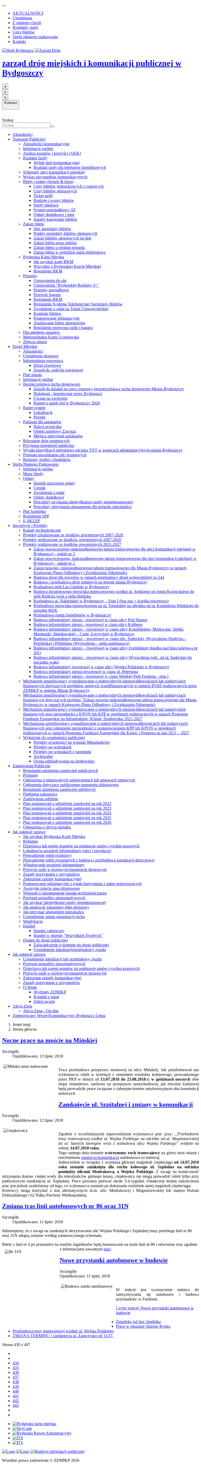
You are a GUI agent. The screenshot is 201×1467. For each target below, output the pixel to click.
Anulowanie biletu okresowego (59, 323)
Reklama (30, 841)
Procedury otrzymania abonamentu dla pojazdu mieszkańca (82, 506)
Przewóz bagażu (47, 294)
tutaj (107, 1249)
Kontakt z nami (46, 996)
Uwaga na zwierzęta (50, 398)
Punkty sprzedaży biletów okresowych (65, 233)
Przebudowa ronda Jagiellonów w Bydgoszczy (72, 615)
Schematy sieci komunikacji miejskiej (54, 172)
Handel (29, 926)
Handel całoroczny (49, 931)
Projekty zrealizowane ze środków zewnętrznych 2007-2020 (73, 535)
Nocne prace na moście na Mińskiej (49, 1040)
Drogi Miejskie (25, 346)
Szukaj (7, 120)
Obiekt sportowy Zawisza (55, 431)
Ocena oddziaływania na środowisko (64, 761)
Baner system (34, 407)
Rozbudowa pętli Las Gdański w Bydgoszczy (71, 587)
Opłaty (28, 478)
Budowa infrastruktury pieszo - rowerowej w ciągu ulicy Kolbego (88, 624)
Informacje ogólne (38, 148)
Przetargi (30, 775)
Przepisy (30, 276)
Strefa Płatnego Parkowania (35, 464)
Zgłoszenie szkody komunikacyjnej (52, 879)
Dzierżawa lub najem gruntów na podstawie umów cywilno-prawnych (81, 846)
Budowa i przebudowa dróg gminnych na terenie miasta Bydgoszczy (90, 582)
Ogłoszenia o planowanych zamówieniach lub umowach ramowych (79, 780)
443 (16, 1405)
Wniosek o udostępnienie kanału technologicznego (65, 893)
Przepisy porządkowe (51, 290)
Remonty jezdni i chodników (47, 459)
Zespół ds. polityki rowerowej (58, 370)
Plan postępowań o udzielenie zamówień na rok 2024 (67, 813)
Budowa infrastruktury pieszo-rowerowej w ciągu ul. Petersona (86, 671)
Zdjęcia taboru (35, 342)
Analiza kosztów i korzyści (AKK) (52, 153)
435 (16, 1367)
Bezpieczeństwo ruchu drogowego (51, 384)
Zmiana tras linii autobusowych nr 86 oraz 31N (65, 1206)
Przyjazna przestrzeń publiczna (48, 445)
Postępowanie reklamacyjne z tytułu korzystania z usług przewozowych (82, 883)
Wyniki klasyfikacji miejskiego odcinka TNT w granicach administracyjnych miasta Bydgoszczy (103, 450)
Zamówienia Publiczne (32, 766)
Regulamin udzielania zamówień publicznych (60, 770)
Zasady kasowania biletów (55, 219)
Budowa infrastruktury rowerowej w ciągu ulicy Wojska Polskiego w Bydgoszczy (101, 667)
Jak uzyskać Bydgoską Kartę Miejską (54, 836)
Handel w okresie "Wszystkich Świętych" (68, 935)
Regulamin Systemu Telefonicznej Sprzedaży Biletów (78, 304)
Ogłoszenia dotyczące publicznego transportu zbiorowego (71, 784)
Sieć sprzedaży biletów (52, 228)
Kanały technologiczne (42, 530)
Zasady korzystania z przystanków (51, 874)
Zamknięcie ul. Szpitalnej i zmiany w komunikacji (125, 1104)
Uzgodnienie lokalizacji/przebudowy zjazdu (70, 949)
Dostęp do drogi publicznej (45, 940)
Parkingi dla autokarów (42, 422)
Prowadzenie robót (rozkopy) (47, 855)
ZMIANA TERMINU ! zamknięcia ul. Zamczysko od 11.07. (63, 1335)
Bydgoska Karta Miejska (43, 257)
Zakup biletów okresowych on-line (62, 238)
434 (16, 1363)
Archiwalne (43, 756)
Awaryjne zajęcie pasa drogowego (51, 888)
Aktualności (22, 134)
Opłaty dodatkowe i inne (54, 214)
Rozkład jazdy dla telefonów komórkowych (70, 167)
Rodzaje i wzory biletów (54, 200)
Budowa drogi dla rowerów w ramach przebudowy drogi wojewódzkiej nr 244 (99, 577)
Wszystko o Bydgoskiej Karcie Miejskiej (67, 266)
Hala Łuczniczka (48, 426)
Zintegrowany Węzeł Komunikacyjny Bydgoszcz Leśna (59, 1015)
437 (16, 1377)
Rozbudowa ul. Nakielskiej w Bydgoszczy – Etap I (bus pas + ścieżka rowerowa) (101, 601)
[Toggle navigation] (4, 6)
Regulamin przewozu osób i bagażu (63, 327)
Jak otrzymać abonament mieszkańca (53, 912)
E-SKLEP (31, 521)
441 (16, 1396)
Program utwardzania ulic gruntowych (54, 455)
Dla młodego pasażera (41, 332)
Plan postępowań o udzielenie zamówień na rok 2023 (67, 808)
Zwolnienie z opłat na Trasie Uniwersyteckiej (71, 309)
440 (16, 1391)
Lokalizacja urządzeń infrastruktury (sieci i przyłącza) (67, 850)
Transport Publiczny (29, 139)
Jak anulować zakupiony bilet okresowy (56, 907)
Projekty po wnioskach (52, 747)
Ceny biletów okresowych (55, 191)
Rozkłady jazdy (25, 27)
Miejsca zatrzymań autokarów (58, 436)
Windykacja (33, 921)
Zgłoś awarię (44, 1001)
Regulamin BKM (48, 271)
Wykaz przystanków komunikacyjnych (55, 177)
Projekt (39, 417)
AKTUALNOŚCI (28, 13)
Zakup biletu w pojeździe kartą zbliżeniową (69, 252)
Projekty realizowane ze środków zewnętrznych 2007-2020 (72, 539)
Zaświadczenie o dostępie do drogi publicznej (71, 945)
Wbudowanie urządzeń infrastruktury (54, 865)
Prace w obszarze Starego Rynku (143, 1326)
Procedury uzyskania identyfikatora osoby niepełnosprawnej (83, 502)
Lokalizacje (43, 412)
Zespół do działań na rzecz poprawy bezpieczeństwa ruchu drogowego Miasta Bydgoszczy (109, 389)
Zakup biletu (33, 224)
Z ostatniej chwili (27, 22)
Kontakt (19, 41)
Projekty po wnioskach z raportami (62, 751)
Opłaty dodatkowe (49, 497)
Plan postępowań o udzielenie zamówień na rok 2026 (67, 822)
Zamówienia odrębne (40, 799)
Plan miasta (32, 375)
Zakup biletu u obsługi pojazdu (59, 247)
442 (16, 1400)
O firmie (30, 987)
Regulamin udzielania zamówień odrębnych (59, 789)
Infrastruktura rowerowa (43, 360)
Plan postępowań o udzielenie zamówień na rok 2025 (67, 817)
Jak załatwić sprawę (29, 832)
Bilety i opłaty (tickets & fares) (48, 181)
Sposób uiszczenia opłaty (54, 483)
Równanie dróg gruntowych (46, 440)
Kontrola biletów (48, 313)
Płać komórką (34, 511)
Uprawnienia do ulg (50, 280)
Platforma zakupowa (40, 794)
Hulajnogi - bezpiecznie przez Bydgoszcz (68, 393)
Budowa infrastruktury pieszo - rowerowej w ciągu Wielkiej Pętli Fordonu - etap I (101, 676)
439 (16, 1386)
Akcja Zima (22, 1006)
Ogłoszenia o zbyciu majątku (47, 827)
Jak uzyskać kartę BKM (53, 261)
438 (16, 1382)
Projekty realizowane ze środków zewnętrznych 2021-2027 (72, 544)
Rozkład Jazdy (35, 158)
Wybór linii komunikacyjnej (57, 162)
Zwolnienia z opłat (49, 492)
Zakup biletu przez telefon (55, 243)
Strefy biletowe (46, 205)
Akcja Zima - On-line (41, 1011)
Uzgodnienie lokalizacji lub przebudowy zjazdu (62, 959)
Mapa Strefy (33, 473)
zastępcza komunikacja (100, 1157)
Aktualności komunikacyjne (46, 144)
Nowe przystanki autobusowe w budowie (114, 1260)
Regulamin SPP (36, 516)
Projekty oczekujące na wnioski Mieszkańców (72, 742)
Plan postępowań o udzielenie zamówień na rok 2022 (67, 803)
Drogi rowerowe (47, 365)
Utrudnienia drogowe (40, 356)
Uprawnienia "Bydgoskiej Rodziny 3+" (66, 285)
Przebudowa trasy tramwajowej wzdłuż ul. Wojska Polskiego (63, 1331)
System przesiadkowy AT (55, 210)
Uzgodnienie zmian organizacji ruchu (54, 916)
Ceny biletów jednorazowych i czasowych (69, 186)
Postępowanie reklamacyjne (57, 318)
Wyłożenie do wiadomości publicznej (54, 737)
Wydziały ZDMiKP (50, 992)
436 (16, 1372)
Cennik (40, 488)
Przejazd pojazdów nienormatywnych (54, 898)
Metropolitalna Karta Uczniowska (51, 337)
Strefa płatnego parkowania (35, 37)
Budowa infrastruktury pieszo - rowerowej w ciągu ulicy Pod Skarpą (90, 620)
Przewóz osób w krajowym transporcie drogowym (65, 869)
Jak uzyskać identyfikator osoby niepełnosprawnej (64, 902)
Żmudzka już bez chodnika (138, 1321)
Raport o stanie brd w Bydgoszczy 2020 (67, 403)
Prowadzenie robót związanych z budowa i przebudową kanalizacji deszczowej (88, 860)
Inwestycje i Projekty (30, 525)
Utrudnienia (22, 18)
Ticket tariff (43, 195)
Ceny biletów (24, 32)
